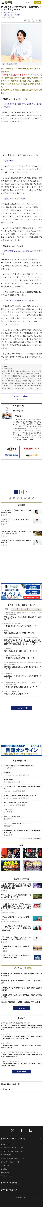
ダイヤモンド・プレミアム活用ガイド (13, 1151)
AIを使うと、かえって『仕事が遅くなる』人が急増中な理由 (21, 981)
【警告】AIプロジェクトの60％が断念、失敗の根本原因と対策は (21, 996)
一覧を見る (22, 1008)
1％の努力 (17, 15)
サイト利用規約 (6, 1155)
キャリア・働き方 (6, 15)
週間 (26, 609)
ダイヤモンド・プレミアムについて (12, 1147)
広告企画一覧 (6, 1089)
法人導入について (6, 1176)
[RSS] (30, 1131)
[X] (12, 1131)
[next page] (27, 492)
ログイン (29, 2)
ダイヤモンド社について (9, 1190)
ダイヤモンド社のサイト (9, 1183)
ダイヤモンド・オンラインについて (13, 1139)
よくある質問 (5, 1165)
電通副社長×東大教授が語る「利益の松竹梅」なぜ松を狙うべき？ (21, 974)
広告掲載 (4, 1169)
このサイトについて (7, 1144)
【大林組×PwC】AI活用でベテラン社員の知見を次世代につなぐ (21, 989)
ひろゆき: (8, 13)
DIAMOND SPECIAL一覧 (10, 1084)
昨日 (16, 609)
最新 (6, 609)
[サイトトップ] (8, 2)
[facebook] (21, 1131)
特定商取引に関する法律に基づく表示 (13, 1158)
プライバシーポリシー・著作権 (10, 1162)
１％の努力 (33, 74)
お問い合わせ (5, 1173)
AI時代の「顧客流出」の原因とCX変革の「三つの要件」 (21, 1002)
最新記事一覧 (21, 1071)
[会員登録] (37, 2)
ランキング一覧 (21, 708)
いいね (36, 609)
